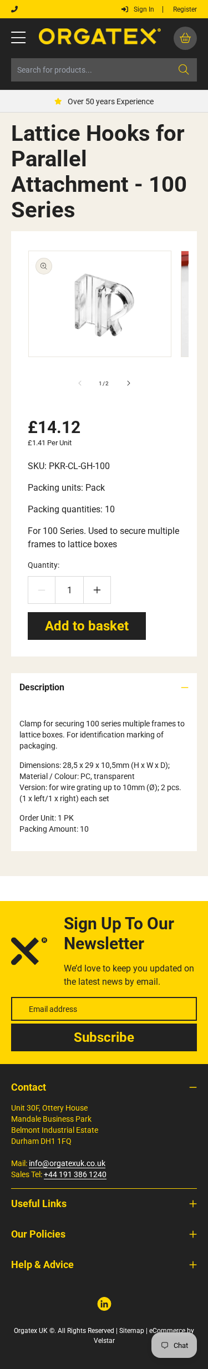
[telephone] (14, 9)
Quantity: (43, 565)
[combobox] (104, 70)
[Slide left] (80, 383)
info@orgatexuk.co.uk (67, 1163)
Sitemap (131, 1331)
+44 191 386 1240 (75, 1174)
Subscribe (104, 1037)
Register (185, 9)
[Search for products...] (184, 70)
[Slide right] (128, 383)
